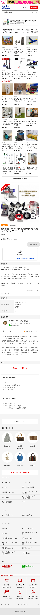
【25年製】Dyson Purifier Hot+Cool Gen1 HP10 (7, 123)
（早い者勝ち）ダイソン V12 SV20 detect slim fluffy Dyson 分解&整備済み (7, 53)
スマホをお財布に (20, 597)
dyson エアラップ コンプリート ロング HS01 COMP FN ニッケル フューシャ (31, 101)
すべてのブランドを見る (20, 472)
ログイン (25, 7)
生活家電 (18, 305)
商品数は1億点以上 (6, 586)
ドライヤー (4, 96)
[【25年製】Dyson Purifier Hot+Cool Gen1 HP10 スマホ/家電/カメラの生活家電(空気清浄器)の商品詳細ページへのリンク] (7, 112)
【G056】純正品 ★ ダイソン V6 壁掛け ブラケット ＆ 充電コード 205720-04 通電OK (20, 53)
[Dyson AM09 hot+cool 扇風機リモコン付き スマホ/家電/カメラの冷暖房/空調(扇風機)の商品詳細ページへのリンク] (20, 112)
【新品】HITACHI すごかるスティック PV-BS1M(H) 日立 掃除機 (31, 147)
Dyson (3, 234)
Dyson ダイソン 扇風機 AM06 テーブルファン (20, 99)
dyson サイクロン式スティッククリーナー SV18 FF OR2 (19, 75)
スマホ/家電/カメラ (20, 302)
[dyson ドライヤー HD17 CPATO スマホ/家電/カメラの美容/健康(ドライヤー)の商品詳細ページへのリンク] (32, 112)
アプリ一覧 (24, 604)
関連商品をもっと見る (20, 178)
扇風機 (15, 96)
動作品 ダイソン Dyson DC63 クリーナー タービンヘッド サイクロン (7, 75)
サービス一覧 (5, 604)
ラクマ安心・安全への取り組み (25, 258)
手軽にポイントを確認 (33, 597)
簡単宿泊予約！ (33, 586)
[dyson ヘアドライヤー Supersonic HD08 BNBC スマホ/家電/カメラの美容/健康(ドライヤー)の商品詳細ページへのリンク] (7, 89)
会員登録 (34, 7)
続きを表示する (31, 290)
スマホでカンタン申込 (6, 597)
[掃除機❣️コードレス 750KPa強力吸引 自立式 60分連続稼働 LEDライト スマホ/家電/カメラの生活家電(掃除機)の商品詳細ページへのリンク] (20, 158)
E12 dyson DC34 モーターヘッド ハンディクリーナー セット (32, 75)
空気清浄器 (4, 119)
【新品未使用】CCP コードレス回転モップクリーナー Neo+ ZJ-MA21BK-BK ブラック (32, 171)
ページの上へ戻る (20, 421)
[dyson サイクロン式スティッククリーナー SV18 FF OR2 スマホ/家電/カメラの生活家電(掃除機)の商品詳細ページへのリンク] (20, 63)
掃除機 (3, 47)
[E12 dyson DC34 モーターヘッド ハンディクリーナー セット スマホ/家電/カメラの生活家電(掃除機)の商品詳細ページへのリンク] (32, 63)
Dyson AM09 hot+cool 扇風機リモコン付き (19, 123)
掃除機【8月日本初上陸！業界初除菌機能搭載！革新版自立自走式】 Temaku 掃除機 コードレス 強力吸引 (7, 172)
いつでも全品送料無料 (20, 586)
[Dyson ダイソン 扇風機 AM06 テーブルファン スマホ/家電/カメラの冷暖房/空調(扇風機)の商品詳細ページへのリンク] (20, 89)
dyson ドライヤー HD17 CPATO (31, 122)
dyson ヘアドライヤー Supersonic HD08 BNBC (7, 99)
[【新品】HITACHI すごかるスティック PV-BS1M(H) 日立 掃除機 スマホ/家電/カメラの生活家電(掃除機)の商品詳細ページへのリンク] (32, 135)
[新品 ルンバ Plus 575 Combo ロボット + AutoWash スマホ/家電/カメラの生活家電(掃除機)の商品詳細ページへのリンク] (20, 135)
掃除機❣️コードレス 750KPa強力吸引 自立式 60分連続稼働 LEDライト (19, 170)
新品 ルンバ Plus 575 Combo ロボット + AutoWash (20, 146)
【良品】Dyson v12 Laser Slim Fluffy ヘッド (31, 51)
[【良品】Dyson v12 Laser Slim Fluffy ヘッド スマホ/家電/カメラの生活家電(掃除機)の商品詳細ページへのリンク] (32, 40)
